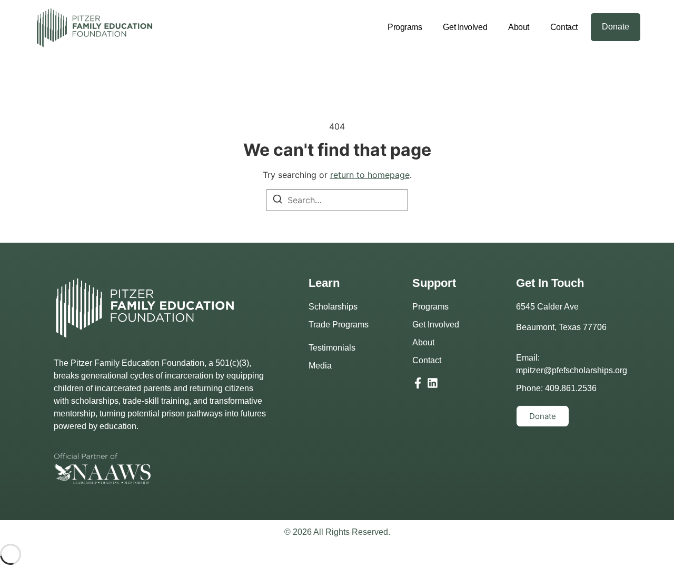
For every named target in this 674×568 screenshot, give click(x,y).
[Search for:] (337, 200)
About (518, 27)
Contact (564, 27)
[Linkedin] (432, 382)
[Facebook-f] (417, 382)
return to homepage (370, 175)
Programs (405, 27)
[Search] (277, 201)
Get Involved (465, 27)
